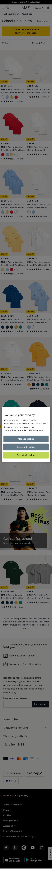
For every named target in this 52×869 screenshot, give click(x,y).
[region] (26, 434)
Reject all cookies (26, 447)
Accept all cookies (26, 455)
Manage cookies (26, 439)
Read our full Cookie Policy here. (27, 430)
